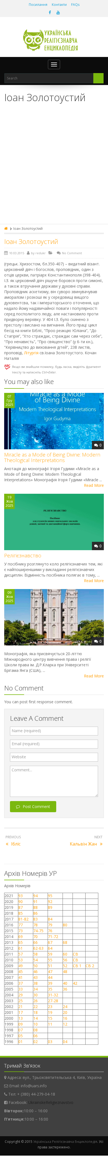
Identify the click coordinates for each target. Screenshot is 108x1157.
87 (20, 907)
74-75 (38, 930)
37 (20, 983)
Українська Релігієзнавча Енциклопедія (65, 1141)
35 (50, 989)
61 (20, 948)
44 (50, 977)
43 (35, 977)
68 (65, 942)
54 (35, 959)
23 (50, 1006)
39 (50, 983)
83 (35, 919)
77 (20, 924)
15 (50, 1018)
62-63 (38, 948)
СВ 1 (77, 965)
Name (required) (26, 730)
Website (19, 756)
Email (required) (26, 743)
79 (50, 924)
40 (65, 983)
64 (50, 948)
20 (65, 1012)
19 (50, 1012)
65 (20, 942)
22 (35, 1006)
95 (50, 895)
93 (20, 895)
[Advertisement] (54, 167)
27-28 (53, 1000)
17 (20, 1012)
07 (20, 1030)
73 (20, 930)
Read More (94, 485)
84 (50, 919)
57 (20, 954)
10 (35, 1024)
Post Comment (36, 806)
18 (35, 1012)
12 (65, 1024)
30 (35, 995)
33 (20, 989)
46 (35, 971)
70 (35, 936)
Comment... (22, 769)
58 (35, 954)
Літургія (31, 352)
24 (65, 1006)
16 (65, 1018)
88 (35, 907)
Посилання (38, 4)
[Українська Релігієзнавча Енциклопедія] (54, 40)
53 (20, 959)
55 (50, 959)
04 (65, 1041)
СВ (75, 954)
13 (20, 1018)
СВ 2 (90, 965)
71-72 (53, 936)
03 (50, 1041)
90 (20, 901)
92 (50, 901)
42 (75, 983)
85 (20, 913)
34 (35, 989)
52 (65, 965)
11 (50, 1024)
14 (35, 1018)
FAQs (75, 4)
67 (50, 942)
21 (20, 1006)
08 (35, 1030)
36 (65, 989)
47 (50, 971)
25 (20, 1000)
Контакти (59, 4)
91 (35, 901)
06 (35, 1035)
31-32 (53, 995)
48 (65, 971)
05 (20, 1035)
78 (35, 924)
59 (50, 954)
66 (35, 942)
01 (20, 1041)
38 (35, 983)
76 (50, 930)
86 (35, 913)
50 (35, 965)
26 (35, 1000)
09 (20, 1024)
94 (35, 895)
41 (20, 977)
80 (65, 924)
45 (20, 971)
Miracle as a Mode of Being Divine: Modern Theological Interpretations (52, 457)
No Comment (72, 253)
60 (65, 954)
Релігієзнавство (22, 555)
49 (20, 965)
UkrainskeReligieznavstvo (50, 1102)
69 (20, 936)
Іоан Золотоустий (31, 241)
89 (50, 907)
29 (20, 995)
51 (50, 965)
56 (65, 959)
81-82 (23, 919)
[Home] (6, 228)
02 (35, 1041)
